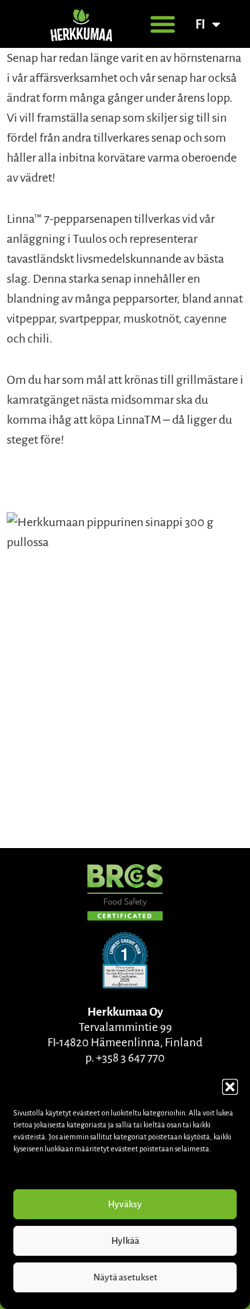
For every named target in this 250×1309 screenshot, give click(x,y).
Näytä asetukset (125, 1277)
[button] (230, 1086)
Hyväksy (125, 1204)
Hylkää (125, 1241)
